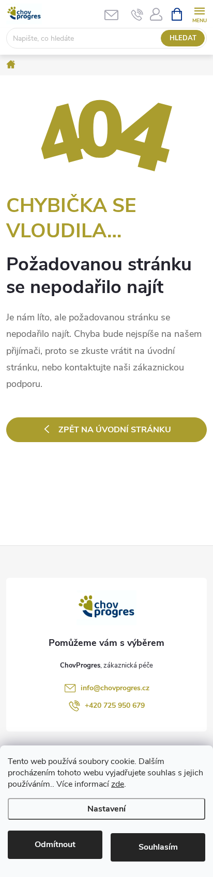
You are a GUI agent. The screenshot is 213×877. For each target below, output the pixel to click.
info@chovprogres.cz (115, 688)
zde (117, 784)
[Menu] (199, 13)
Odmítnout (55, 844)
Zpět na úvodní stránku (114, 429)
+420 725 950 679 (115, 705)
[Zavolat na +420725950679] (137, 14)
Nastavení (106, 809)
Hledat (183, 38)
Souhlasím (158, 847)
